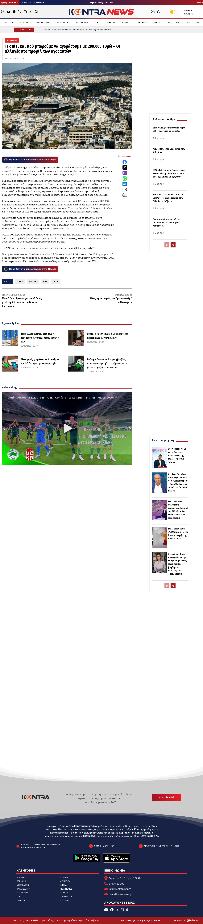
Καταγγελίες (26, 2)
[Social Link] (2, 11)
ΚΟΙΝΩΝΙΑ (25, 22)
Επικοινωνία (38, 2)
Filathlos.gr (89, 836)
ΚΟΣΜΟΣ (126, 22)
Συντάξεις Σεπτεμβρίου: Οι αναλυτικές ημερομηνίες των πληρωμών (107, 335)
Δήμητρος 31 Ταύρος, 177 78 (125, 878)
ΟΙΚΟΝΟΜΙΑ (82, 22)
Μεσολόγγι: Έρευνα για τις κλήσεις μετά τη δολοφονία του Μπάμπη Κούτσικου (22, 302)
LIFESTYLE (65, 892)
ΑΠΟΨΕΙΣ (64, 900)
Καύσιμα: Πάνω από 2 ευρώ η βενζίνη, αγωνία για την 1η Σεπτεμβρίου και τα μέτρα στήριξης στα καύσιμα (107, 363)
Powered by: (183, 920)
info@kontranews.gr (120, 888)
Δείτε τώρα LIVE (166, 797)
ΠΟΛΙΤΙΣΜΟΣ (173, 22)
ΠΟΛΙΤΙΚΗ (8, 22)
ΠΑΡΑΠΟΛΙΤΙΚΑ (63, 22)
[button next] (173, 244)
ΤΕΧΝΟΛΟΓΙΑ (66, 896)
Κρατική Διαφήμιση (89, 920)
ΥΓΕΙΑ (97, 22)
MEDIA (157, 22)
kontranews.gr (83, 826)
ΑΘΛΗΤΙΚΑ (142, 22)
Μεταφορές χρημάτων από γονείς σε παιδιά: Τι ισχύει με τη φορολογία (40, 361)
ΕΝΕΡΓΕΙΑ (110, 22)
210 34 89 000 (116, 883)
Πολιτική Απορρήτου (66, 920)
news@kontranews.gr (120, 894)
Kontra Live (13, 2)
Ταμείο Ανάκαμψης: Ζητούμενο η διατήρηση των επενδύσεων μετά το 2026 (40, 337)
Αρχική (4, 2)
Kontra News (80, 832)
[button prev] (166, 244)
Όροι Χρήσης (47, 920)
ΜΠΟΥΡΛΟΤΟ (42, 22)
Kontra (138, 829)
